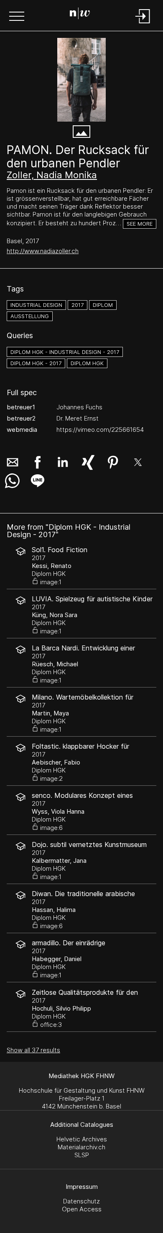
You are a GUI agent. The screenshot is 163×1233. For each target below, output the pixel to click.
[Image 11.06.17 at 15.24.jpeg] (81, 80)
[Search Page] (80, 14)
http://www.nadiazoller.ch (43, 251)
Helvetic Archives (81, 1139)
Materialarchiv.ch (81, 1147)
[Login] (143, 24)
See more (140, 224)
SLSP (81, 1155)
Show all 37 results (33, 1050)
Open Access (82, 1209)
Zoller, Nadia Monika (52, 174)
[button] (17, 17)
